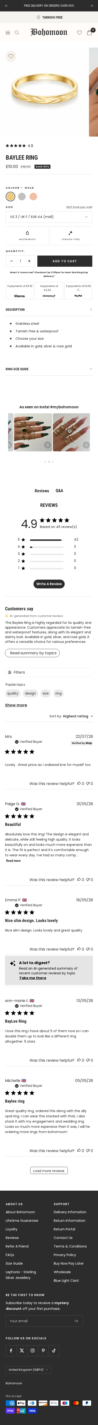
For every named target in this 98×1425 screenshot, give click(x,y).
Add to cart (65, 261)
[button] (29, 432)
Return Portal (64, 1229)
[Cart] (89, 32)
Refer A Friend (17, 1246)
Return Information (69, 1220)
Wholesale (62, 1272)
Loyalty (11, 1229)
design (30, 693)
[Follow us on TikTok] (54, 1350)
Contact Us (63, 1237)
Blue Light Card (66, 1280)
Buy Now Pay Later (69, 1263)
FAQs (10, 1254)
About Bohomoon (20, 1212)
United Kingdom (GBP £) (26, 1370)
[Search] (17, 32)
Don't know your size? (79, 207)
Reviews (12, 1237)
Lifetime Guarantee (22, 1220)
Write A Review (49, 584)
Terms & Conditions (70, 1246)
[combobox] (71, 716)
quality (12, 693)
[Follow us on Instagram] (32, 1350)
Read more (13, 861)
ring (58, 693)
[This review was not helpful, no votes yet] (87, 784)
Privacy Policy (65, 1254)
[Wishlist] (79, 32)
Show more (16, 705)
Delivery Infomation (70, 1212)
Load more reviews (48, 1171)
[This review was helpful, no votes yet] (79, 784)
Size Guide (14, 1263)
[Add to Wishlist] (11, 56)
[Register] (76, 1321)
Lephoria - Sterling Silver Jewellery (21, 1275)
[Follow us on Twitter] (21, 1350)
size (46, 693)
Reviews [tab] (42, 490)
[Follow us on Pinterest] (43, 1350)
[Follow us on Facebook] (11, 1350)
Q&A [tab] (59, 490)
